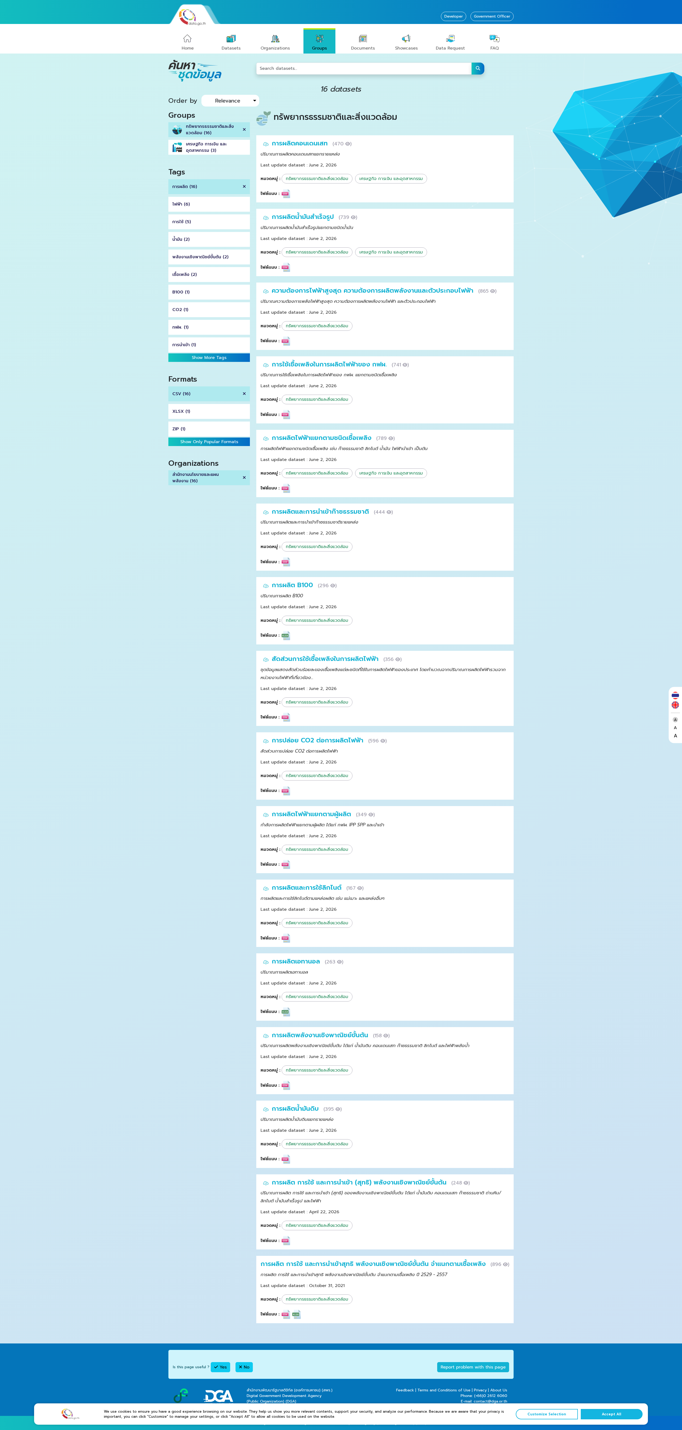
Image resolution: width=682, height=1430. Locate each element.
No (245, 1367)
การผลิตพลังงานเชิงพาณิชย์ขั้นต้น (321, 1035)
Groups (319, 48)
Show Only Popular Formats (209, 442)
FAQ (494, 48)
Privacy (480, 1390)
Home (188, 48)
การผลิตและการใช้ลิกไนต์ (308, 887)
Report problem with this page (473, 1367)
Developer (453, 16)
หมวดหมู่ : (270, 178)
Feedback (405, 1390)
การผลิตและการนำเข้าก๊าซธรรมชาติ (321, 511)
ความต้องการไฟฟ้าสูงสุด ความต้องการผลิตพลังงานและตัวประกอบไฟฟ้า (374, 290)
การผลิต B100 (293, 585)
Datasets (231, 48)
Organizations (275, 48)
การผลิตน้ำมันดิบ (296, 1108)
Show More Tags (209, 357)
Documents (363, 48)
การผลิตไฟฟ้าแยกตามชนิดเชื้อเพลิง (323, 438)
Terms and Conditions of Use (443, 1390)
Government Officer (492, 16)
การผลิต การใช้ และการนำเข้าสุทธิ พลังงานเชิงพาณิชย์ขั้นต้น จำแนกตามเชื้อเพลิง (374, 1264)
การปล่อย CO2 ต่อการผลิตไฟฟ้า (319, 740)
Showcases (406, 48)
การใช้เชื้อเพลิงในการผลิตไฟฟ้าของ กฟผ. (330, 364)
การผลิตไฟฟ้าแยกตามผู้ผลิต (312, 814)
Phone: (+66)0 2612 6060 (484, 1396)
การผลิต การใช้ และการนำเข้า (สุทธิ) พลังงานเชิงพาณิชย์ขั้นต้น (360, 1182)
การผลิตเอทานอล (297, 961)
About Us (498, 1390)
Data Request (450, 48)
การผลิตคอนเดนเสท (301, 143)
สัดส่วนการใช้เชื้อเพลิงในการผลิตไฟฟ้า (326, 659)
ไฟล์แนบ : (270, 193)
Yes (222, 1367)
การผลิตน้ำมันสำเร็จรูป (304, 217)
